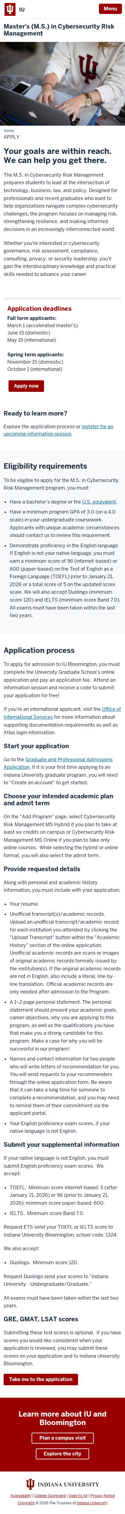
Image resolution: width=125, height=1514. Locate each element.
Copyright (26, 1503)
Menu (110, 8)
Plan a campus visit (62, 1438)
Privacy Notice (102, 1495)
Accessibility (20, 1495)
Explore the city (62, 1454)
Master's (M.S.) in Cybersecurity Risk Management (59, 30)
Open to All (78, 1495)
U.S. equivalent (99, 502)
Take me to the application (41, 1379)
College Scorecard (50, 1495)
